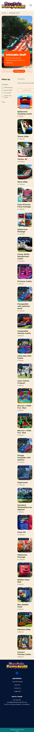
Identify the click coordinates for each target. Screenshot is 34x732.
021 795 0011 (17, 700)
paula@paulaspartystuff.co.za (17, 702)
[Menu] (31, 5)
